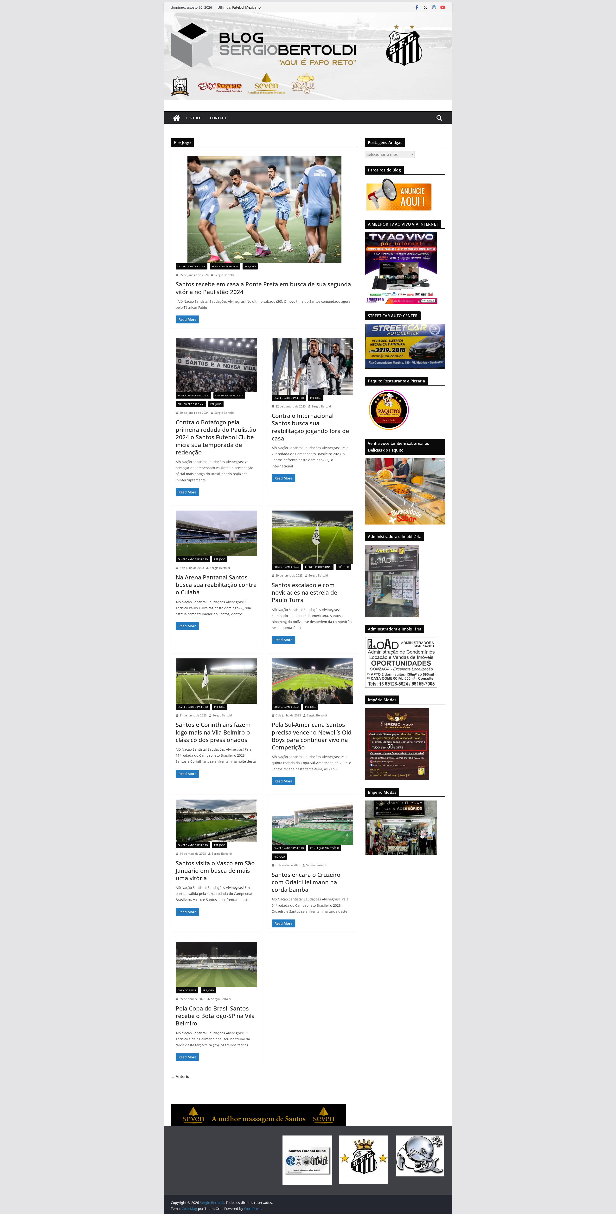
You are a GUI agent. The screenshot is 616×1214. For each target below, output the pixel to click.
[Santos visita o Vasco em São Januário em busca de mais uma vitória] (216, 821)
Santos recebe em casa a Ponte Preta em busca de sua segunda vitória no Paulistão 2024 (263, 287)
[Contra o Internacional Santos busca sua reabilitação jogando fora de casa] (312, 366)
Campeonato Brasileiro (289, 398)
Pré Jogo (250, 266)
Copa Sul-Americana (286, 567)
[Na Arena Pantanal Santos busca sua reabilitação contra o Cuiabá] (216, 533)
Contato (218, 118)
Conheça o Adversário (324, 848)
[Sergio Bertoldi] (176, 118)
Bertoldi (194, 118)
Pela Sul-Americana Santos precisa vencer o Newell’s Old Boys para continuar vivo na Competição (312, 736)
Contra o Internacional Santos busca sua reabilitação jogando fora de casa (310, 427)
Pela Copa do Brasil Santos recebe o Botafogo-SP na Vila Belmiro (215, 1015)
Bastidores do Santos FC (193, 395)
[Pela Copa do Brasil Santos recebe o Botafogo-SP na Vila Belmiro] (216, 964)
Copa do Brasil (187, 990)
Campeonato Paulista (191, 266)
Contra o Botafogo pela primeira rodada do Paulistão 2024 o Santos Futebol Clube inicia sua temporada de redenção (216, 437)
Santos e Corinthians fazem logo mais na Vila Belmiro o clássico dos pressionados (213, 732)
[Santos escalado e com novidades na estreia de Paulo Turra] (312, 537)
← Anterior (181, 1076)
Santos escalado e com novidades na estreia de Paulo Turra (304, 592)
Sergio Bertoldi (224, 275)
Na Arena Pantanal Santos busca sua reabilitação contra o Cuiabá (216, 584)
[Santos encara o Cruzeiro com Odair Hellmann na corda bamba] (312, 822)
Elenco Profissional (225, 266)
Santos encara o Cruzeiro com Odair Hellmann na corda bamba (306, 882)
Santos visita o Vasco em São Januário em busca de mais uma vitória (215, 870)
